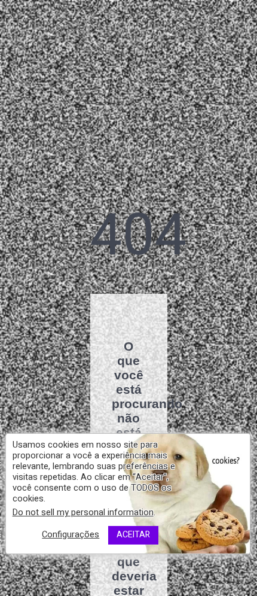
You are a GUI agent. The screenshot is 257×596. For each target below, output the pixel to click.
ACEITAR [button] (133, 534)
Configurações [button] (70, 534)
